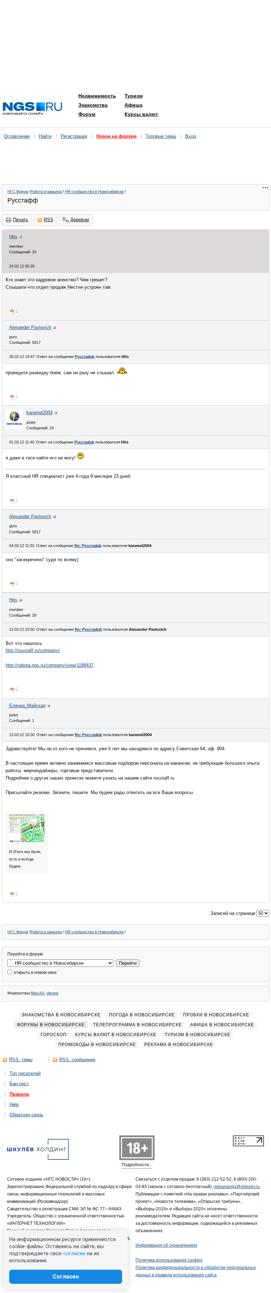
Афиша (134, 105)
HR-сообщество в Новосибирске (94, 191)
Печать (20, 219)
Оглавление (17, 136)
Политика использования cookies (169, 1260)
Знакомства (93, 105)
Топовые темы (161, 136)
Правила (19, 1094)
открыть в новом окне (35, 972)
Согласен (66, 1276)
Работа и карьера (46, 191)
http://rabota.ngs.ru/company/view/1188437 (50, 665)
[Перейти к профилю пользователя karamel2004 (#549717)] (14, 427)
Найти (45, 136)
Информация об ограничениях (166, 1245)
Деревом (79, 219)
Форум (86, 114)
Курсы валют (141, 114)
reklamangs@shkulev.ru (237, 1186)
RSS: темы (20, 1059)
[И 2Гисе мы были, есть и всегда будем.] (26, 841)
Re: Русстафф (88, 545)
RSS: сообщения (77, 1059)
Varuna (52, 993)
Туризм (134, 96)
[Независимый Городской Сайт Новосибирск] (32, 109)
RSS (48, 219)
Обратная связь (26, 1114)
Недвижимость (97, 96)
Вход (190, 136)
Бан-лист (19, 1083)
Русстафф (85, 356)
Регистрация (74, 136)
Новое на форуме (116, 136)
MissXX (37, 993)
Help (14, 1104)
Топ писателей (25, 1073)
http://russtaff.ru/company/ (33, 650)
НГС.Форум (17, 191)
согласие (74, 1253)
